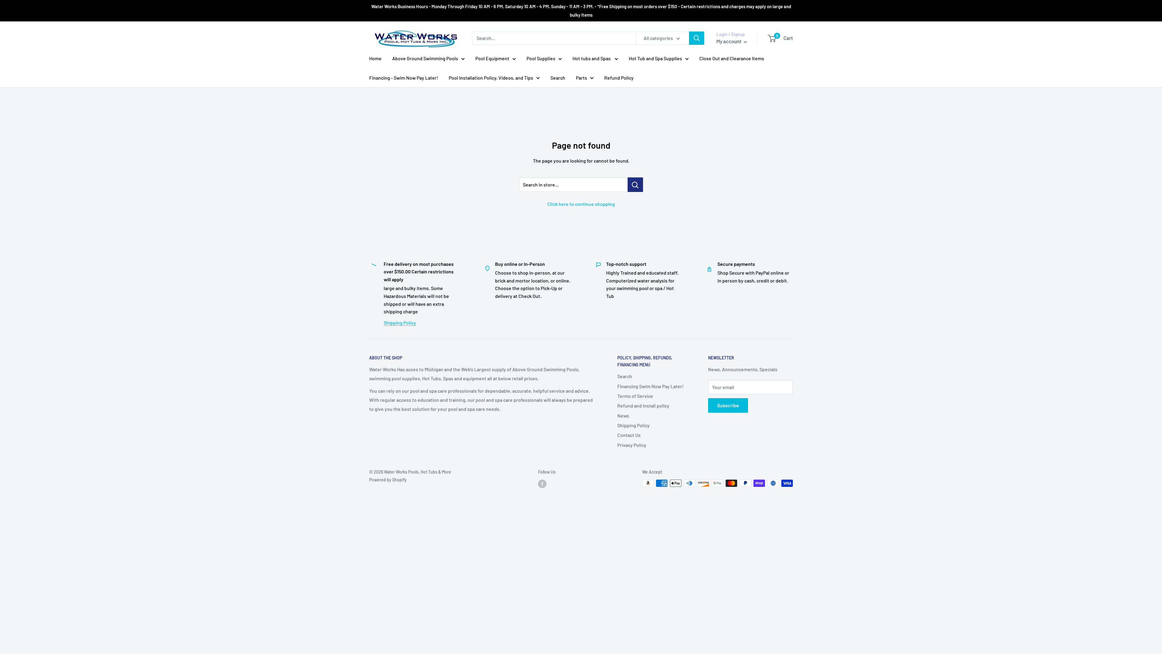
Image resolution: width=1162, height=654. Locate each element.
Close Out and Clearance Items (731, 58)
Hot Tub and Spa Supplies (655, 58)
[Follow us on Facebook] (542, 484)
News (623, 415)
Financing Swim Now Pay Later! (650, 386)
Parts (581, 78)
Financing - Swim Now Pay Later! (403, 78)
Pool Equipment (492, 58)
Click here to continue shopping (581, 204)
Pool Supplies (541, 58)
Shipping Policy (400, 322)
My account (729, 41)
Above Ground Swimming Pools (425, 58)
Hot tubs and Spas (592, 58)
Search (557, 78)
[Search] (696, 38)
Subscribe (728, 405)
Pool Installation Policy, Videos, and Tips (491, 78)
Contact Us (629, 435)
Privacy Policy (631, 445)
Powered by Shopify (388, 479)
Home (375, 58)
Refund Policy (619, 78)
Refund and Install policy (643, 405)
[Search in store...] (635, 184)
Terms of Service (635, 396)
